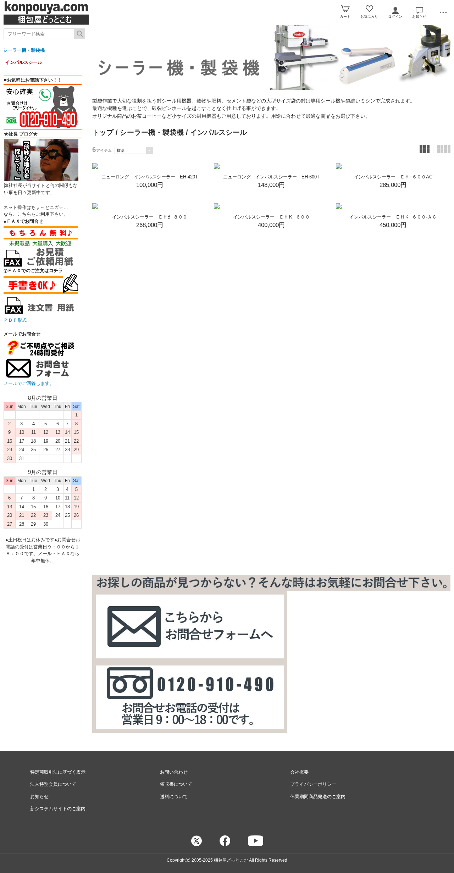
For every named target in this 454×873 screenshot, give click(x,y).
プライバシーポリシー (313, 784)
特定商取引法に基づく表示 (57, 772)
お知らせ (39, 796)
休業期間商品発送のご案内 (317, 796)
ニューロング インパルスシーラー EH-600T (271, 176)
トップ (103, 132)
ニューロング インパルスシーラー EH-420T (149, 176)
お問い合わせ (174, 772)
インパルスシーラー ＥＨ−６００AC (393, 176)
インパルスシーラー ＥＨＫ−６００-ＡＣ (393, 217)
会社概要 (299, 772)
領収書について (176, 784)
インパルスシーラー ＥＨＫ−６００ (271, 217)
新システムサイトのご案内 (57, 808)
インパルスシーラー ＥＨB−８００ (149, 217)
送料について (174, 796)
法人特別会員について (53, 784)
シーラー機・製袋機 (24, 50)
